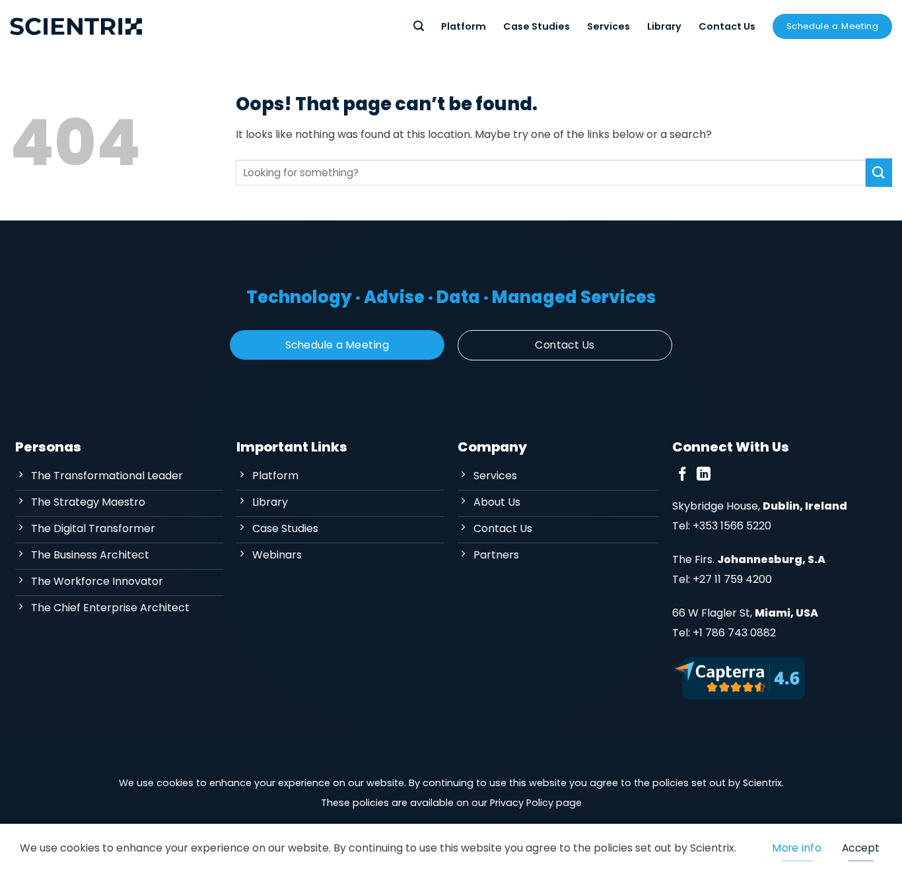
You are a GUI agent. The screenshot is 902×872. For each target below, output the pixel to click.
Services (608, 26)
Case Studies (536, 26)
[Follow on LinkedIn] (704, 475)
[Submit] (879, 172)
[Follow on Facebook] (682, 475)
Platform (463, 26)
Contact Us (727, 26)
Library (664, 26)
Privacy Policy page (536, 802)
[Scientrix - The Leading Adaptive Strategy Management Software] (76, 26)
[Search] (418, 26)
